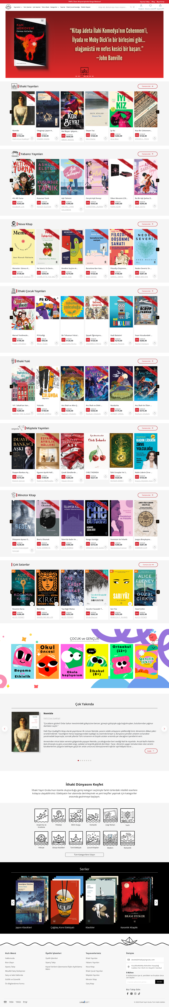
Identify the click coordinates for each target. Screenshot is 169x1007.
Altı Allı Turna (17, 198)
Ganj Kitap (90, 983)
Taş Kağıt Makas (68, 609)
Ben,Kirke (41, 609)
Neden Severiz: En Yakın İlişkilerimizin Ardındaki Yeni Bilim (143, 268)
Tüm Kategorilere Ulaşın (84, 854)
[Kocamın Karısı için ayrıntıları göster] (23, 588)
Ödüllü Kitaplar (85, 7)
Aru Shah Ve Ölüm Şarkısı (143, 405)
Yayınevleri (17, 7)
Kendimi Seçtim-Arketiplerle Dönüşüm (70, 268)
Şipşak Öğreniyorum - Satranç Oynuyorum (94, 335)
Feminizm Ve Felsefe (118, 539)
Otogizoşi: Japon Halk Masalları (45, 130)
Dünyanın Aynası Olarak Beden (21, 539)
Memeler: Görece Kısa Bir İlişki (21, 268)
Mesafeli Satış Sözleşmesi (15, 971)
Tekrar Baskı (45, 7)
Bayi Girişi (161, 2)
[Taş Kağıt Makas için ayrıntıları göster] (72, 588)
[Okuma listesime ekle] (32, 94)
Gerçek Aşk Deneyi (93, 198)
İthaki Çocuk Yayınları (94, 971)
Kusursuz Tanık (43, 198)
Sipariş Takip (145, 2)
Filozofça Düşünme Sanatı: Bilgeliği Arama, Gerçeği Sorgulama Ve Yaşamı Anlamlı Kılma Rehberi (119, 268)
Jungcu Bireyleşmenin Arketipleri (143, 539)
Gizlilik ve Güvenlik (12, 979)
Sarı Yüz (113, 609)
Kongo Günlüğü (92, 539)
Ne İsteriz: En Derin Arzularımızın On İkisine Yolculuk (45, 268)
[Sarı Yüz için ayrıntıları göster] (121, 588)
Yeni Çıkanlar (28, 7)
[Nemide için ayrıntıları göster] (25, 732)
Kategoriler (53, 7)
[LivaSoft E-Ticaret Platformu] (84, 1002)
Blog (153, 2)
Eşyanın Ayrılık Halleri (45, 472)
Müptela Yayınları (93, 975)
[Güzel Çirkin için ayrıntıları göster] (145, 588)
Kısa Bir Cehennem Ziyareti (143, 130)
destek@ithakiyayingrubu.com (143, 960)
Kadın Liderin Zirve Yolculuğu (143, 472)
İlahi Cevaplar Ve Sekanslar (119, 472)
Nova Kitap (90, 967)
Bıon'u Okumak (43, 539)
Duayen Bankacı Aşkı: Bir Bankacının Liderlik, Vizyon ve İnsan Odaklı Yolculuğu (21, 472)
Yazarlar (62, 7)
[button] (78, 760)
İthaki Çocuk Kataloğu (73, 7)
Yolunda (40, 405)
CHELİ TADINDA (92, 472)
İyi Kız (112, 130)
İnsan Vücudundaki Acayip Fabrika (143, 335)
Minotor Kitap (91, 979)
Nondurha (114, 405)
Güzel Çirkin (140, 609)
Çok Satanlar (37, 7)
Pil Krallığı (41, 335)
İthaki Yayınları (91, 958)
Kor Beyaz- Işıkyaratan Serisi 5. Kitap (70, 131)
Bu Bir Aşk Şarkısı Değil (143, 198)
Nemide (15, 130)
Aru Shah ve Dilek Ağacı (94, 405)
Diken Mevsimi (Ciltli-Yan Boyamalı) (119, 198)
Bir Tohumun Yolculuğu (70, 335)
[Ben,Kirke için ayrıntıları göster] (47, 588)
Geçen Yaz (90, 130)
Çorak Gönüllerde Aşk (70, 472)
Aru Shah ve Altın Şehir (70, 405)
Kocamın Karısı (18, 609)
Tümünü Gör (146, 86)
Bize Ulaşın (9, 962)
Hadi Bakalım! (116, 335)
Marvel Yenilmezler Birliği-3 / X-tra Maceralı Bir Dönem (21, 335)
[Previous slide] (11, 112)
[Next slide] (157, 112)
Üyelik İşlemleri (52, 958)
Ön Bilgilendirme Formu (14, 983)
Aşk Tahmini (66, 198)
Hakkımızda (9, 958)
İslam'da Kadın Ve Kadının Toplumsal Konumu (70, 539)
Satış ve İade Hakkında (14, 975)
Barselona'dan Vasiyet (94, 268)
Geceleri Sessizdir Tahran (94, 609)
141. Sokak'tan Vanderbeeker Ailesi (21, 405)
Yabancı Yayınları (92, 962)
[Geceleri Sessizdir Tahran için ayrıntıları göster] (96, 588)
